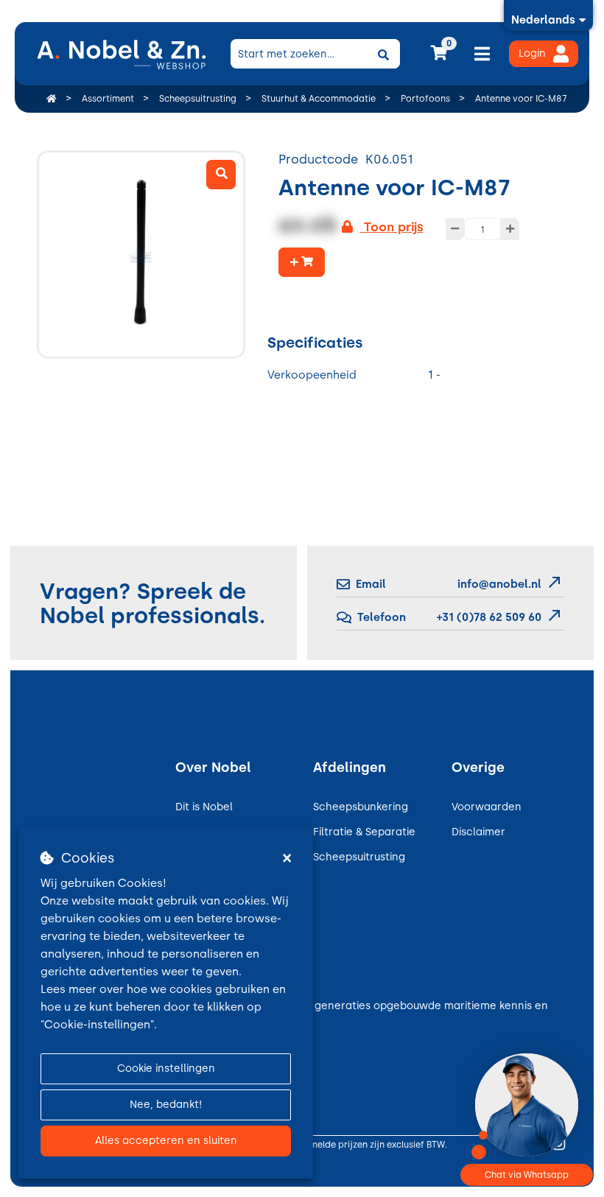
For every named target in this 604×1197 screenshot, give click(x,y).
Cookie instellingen (166, 1068)
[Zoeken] (384, 54)
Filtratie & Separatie (364, 832)
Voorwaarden (487, 807)
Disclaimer (478, 832)
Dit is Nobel (204, 807)
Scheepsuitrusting (359, 857)
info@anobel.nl (499, 584)
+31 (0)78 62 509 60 (487, 617)
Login (532, 53)
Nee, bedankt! (166, 1104)
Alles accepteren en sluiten (166, 1140)
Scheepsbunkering (360, 807)
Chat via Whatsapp (527, 1175)
